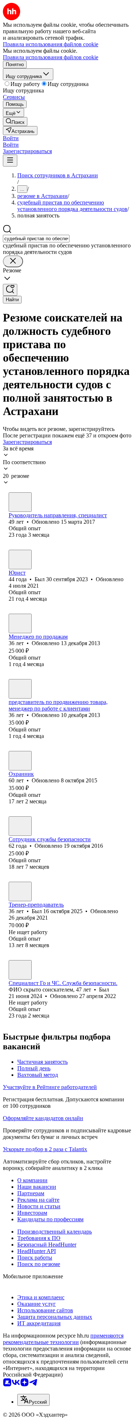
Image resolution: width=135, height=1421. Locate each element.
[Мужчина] (20, 502)
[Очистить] (13, 261)
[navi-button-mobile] (10, 161)
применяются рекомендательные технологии (63, 1339)
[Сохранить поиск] (10, 290)
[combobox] (36, 238)
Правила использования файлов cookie (50, 57)
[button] (11, 138)
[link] (15, 121)
